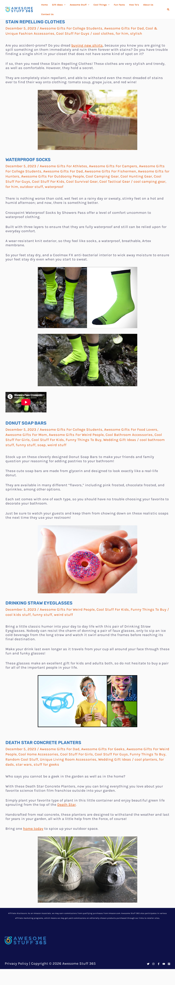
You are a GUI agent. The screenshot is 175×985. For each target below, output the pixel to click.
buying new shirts (87, 45)
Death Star (66, 804)
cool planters (146, 759)
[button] (168, 9)
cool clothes (103, 33)
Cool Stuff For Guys (72, 33)
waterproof (54, 187)
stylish (136, 33)
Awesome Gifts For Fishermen (110, 171)
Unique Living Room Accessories (68, 759)
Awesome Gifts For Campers (113, 166)
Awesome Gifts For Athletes (63, 166)
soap (41, 445)
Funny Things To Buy (83, 440)
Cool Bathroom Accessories (129, 435)
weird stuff (56, 445)
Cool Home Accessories (38, 754)
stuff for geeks (46, 764)
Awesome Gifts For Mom (26, 435)
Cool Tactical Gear (114, 181)
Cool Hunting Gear (136, 176)
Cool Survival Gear (82, 181)
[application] (64, 5)
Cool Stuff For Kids (48, 181)
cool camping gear (149, 181)
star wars (24, 764)
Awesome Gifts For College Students (71, 28)
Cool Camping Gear (102, 176)
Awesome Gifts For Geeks (103, 749)
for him (122, 33)
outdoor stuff (31, 187)
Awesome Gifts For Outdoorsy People (52, 176)
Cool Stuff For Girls (76, 754)
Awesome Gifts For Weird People (76, 435)
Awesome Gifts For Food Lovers (130, 429)
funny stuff (26, 445)
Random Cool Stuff (21, 759)
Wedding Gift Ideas (119, 440)
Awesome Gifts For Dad (124, 28)
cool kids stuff (18, 615)
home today (33, 828)
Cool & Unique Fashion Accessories (114, 919)
